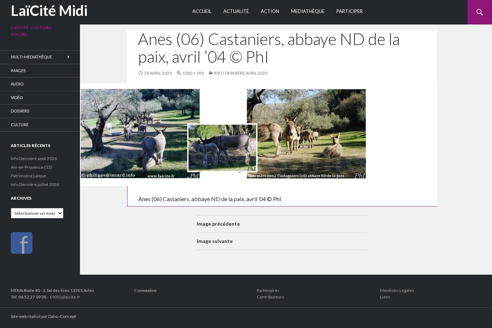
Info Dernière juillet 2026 (35, 184)
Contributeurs (270, 297)
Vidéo (17, 97)
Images (18, 70)
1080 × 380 (193, 73)
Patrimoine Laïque (28, 175)
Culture (19, 124)
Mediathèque (308, 11)
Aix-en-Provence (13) (31, 167)
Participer (349, 11)
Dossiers (20, 110)
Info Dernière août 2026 (34, 158)
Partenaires (268, 290)
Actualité (236, 11)
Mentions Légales (397, 290)
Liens (385, 297)
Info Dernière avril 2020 (241, 73)
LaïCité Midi (49, 10)
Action (270, 11)
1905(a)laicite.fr (64, 297)
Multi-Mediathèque (31, 56)
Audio (17, 83)
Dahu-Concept (62, 316)
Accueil (201, 11)
